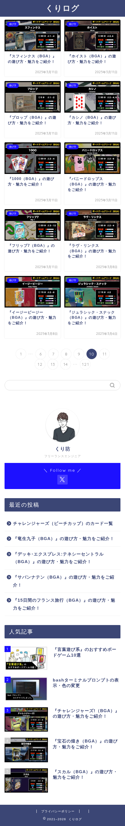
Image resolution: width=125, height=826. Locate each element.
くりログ (62, 8)
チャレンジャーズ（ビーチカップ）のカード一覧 (63, 523)
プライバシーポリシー (58, 811)
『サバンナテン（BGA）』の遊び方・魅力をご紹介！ (63, 581)
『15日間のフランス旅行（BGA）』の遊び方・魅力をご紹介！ (64, 604)
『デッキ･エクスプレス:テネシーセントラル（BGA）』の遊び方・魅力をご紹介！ (58, 558)
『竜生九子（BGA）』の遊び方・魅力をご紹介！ (63, 538)
